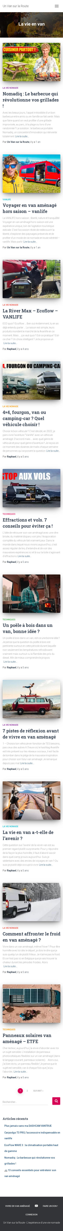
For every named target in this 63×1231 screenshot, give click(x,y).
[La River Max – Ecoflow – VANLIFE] (31, 279)
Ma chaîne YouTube (36, 1206)
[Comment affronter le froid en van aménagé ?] (31, 902)
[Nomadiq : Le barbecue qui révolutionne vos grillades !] (31, 62)
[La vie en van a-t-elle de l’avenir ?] (31, 800)
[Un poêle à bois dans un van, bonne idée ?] (31, 593)
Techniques (9, 514)
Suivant (37, 1091)
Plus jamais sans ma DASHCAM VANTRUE (28, 1125)
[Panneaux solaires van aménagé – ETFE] (31, 1003)
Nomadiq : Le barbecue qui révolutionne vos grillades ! (31, 100)
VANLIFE (7, 199)
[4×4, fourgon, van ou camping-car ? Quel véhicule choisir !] (31, 380)
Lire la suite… (22, 136)
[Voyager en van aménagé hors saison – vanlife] (31, 173)
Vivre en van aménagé (17, 1206)
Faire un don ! (50, 1206)
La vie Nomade (10, 88)
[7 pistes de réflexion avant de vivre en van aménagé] (31, 699)
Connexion (31, 1214)
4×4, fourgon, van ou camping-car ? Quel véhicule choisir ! (24, 418)
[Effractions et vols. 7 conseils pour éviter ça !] (31, 488)
